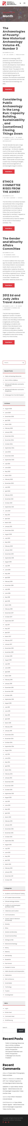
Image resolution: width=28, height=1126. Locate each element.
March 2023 (8, 475)
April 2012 (7, 860)
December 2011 (9, 876)
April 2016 (7, 672)
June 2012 (7, 852)
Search (5, 1027)
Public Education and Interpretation (14, 971)
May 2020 (7, 542)
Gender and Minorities (11, 257)
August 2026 (8, 408)
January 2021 (8, 526)
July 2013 (7, 801)
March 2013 (8, 817)
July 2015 (7, 707)
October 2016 (8, 656)
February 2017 (8, 640)
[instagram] (8, 1122)
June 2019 (7, 569)
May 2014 (7, 762)
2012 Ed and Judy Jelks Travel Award (13, 298)
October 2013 (8, 789)
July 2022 (7, 487)
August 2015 (8, 703)
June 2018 (7, 593)
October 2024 (9, 444)
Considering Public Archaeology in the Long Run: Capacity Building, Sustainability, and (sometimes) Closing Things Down (14, 116)
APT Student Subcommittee (12, 897)
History (7, 947)
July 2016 (7, 664)
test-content (11, 198)
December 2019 (9, 554)
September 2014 (9, 746)
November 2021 (9, 499)
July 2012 (7, 848)
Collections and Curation (12, 911)
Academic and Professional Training (15, 893)
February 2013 (8, 821)
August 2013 (8, 797)
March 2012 (8, 864)
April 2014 (7, 766)
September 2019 (9, 558)
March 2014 (8, 770)
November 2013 (9, 785)
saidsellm (5, 1087)
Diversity (7, 924)
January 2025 (8, 432)
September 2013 (9, 793)
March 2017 (8, 636)
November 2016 (9, 652)
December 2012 (9, 829)
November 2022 (9, 483)
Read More (8, 89)
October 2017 (8, 617)
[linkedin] (5, 1122)
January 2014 (8, 778)
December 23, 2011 (8, 252)
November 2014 (9, 738)
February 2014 (9, 774)
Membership (8, 955)
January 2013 (8, 825)
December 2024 (9, 436)
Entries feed (8, 1012)
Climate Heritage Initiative (12, 901)
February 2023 (9, 479)
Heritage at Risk (9, 940)
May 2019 (7, 573)
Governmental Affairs (11, 936)
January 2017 (8, 644)
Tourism (7, 991)
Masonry (7, 951)
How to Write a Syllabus (11, 380)
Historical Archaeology (11, 944)
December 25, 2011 (8, 137)
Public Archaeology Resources (13, 376)
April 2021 (7, 518)
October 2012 (8, 837)
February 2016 (8, 679)
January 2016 (8, 683)
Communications (10, 915)
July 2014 (7, 754)
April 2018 (7, 601)
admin (20, 137)
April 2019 (7, 577)
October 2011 (8, 880)
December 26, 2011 (8, 52)
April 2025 (7, 420)
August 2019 (8, 562)
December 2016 (9, 648)
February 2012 (8, 868)
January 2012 (8, 872)
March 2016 (8, 676)
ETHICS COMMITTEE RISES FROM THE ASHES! (12, 187)
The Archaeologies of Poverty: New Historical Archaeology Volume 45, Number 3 (14, 38)
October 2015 (8, 695)
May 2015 (7, 715)
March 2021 (8, 522)
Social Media (8, 983)
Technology (8, 987)
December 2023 (9, 456)
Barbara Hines (10, 255)
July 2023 (7, 463)
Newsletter (8, 959)
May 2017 (7, 628)
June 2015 (7, 711)
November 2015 (9, 691)
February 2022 (9, 495)
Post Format (8, 963)
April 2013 (7, 813)
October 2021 (8, 503)
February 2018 (8, 609)
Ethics (20, 198)
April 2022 (7, 491)
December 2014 (9, 734)
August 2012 (8, 844)
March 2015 (8, 723)
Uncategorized (9, 995)
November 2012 (9, 833)
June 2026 (8, 412)
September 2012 (9, 840)
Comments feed (9, 1016)
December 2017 (9, 613)
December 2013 (9, 782)
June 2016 (7, 668)
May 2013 (7, 809)
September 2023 (9, 460)
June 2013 (7, 805)
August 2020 (8, 534)
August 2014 (8, 750)
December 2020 (9, 530)
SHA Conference (9, 979)
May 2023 (7, 471)
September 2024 (9, 448)
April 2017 (7, 632)
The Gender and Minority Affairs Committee (13, 243)
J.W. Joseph (9, 54)
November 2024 (9, 440)
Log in (6, 1008)
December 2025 (9, 416)
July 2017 (7, 624)
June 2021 (7, 511)
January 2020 (8, 550)
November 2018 (9, 585)
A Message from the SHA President (14, 395)
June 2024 (8, 452)
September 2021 (9, 507)
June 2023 (8, 467)
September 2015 (9, 699)
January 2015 (8, 730)
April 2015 (7, 719)
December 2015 (9, 687)
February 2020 (9, 546)
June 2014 (7, 758)
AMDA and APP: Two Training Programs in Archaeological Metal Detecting (13, 1081)
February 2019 (8, 581)
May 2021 (7, 514)
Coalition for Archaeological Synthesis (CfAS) (12, 906)
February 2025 (9, 428)
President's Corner (10, 308)
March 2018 (8, 605)
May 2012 (7, 856)
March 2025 (8, 424)
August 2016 (8, 660)
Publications (20, 54)
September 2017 (9, 621)
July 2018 (7, 589)
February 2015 (8, 727)
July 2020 (7, 538)
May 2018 (7, 597)
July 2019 (7, 566)
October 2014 (8, 742)
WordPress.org (9, 1020)
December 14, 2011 (8, 306)
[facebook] (3, 1122)
